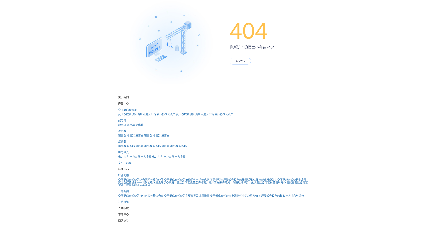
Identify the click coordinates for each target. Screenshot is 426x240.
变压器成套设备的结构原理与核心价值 (140, 179)
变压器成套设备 (127, 109)
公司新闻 (123, 191)
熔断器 (122, 141)
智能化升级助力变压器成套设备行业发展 (283, 179)
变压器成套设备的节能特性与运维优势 (186, 179)
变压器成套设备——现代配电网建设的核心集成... (147, 182)
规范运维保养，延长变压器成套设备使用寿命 (259, 182)
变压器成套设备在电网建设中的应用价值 (234, 195)
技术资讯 (123, 201)
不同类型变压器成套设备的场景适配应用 (234, 179)
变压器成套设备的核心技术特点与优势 (281, 195)
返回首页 (240, 61)
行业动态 (123, 175)
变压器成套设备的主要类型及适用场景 (186, 195)
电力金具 (123, 152)
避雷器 (122, 131)
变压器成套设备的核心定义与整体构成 (140, 195)
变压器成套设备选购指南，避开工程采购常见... (204, 182)
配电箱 (122, 120)
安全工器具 (124, 163)
